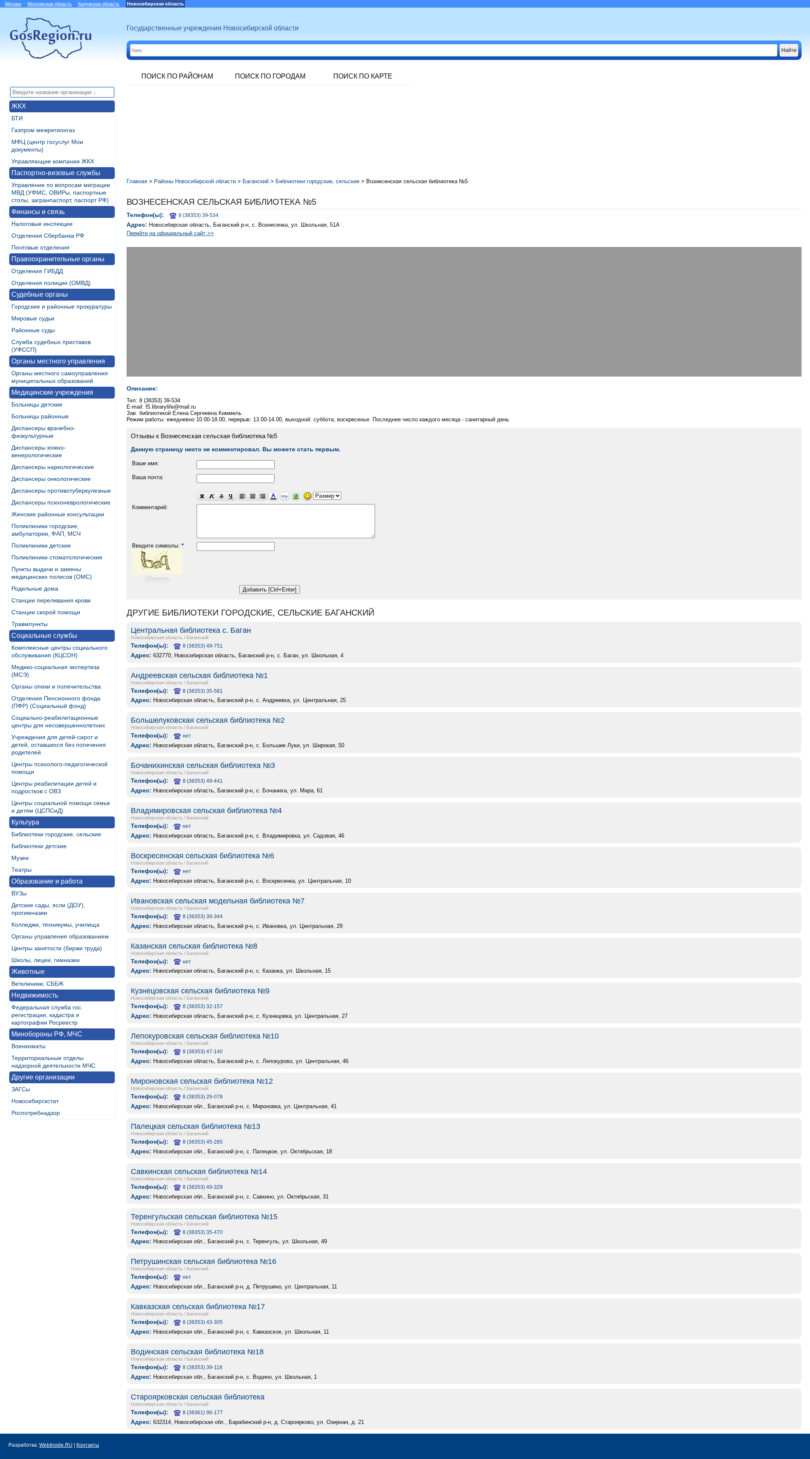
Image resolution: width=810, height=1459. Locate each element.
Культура (25, 822)
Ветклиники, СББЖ (37, 983)
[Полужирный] (202, 497)
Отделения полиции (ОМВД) (51, 282)
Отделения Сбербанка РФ (47, 235)
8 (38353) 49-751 (203, 646)
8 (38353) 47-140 (203, 1052)
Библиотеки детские (39, 846)
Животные (28, 971)
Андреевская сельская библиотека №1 (199, 675)
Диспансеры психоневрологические (61, 502)
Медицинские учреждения (52, 392)
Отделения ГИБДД (37, 271)
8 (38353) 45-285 (203, 1142)
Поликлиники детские (41, 545)
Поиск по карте (362, 76)
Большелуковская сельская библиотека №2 (208, 720)
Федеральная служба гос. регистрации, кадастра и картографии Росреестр (47, 1015)
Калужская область (98, 3)
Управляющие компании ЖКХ (52, 161)
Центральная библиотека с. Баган (191, 630)
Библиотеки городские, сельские (56, 834)
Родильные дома (34, 588)
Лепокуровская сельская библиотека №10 (205, 1036)
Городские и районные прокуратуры (61, 306)
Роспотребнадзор (35, 1112)
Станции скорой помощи (45, 612)
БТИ (17, 118)
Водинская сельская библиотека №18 (197, 1352)
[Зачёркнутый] (221, 497)
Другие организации (43, 1077)
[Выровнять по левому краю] (243, 497)
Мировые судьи (32, 318)
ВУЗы (19, 893)
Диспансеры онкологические (51, 478)
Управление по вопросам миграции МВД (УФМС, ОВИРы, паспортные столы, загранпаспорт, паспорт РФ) (60, 192)
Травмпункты (29, 624)
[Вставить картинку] (296, 497)
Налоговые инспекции (42, 223)
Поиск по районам (177, 76)
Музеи (20, 857)
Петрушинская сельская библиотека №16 (203, 1261)
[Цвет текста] (273, 497)
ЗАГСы (20, 1089)
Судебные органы (39, 294)
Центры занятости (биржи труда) (56, 948)
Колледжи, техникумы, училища (55, 924)
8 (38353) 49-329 (203, 1187)
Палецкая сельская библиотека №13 (195, 1126)
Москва (13, 3)
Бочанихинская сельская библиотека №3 (203, 765)
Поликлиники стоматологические (57, 557)
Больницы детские (36, 404)
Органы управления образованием (60, 936)
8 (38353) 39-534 (198, 215)
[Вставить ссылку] (284, 497)
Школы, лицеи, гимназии (45, 960)
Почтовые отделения (40, 247)
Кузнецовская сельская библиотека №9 (200, 991)
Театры (21, 869)
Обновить (157, 578)
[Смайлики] (307, 497)
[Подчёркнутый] (231, 497)
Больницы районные (40, 416)
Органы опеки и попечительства (56, 686)
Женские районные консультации (57, 514)
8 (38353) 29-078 (203, 1097)
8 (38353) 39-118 (202, 1367)
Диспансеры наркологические (52, 467)
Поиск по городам (270, 76)
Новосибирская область (157, 637)
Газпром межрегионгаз (43, 130)
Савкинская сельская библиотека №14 (199, 1171)
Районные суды (33, 330)
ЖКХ (18, 106)
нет (187, 736)
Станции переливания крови (51, 600)
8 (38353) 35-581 (203, 691)
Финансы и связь (38, 211)
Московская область (49, 3)
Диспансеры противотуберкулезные (61, 490)
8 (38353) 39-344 (203, 916)
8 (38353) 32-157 (203, 1006)
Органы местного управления (58, 361)
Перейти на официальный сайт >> (170, 233)
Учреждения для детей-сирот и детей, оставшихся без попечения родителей (58, 745)
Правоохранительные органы (58, 259)
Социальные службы (44, 635)
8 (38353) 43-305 (203, 1322)
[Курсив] (211, 497)
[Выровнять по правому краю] (262, 497)
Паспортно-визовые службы (55, 172)
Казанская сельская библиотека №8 (194, 946)
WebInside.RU (56, 1445)
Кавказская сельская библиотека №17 (198, 1306)
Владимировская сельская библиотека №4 (206, 810)
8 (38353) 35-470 (203, 1232)
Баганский (197, 637)
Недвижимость (34, 995)
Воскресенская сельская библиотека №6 (202, 856)
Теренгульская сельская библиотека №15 (204, 1216)
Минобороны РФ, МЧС (46, 1034)
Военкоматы (28, 1046)
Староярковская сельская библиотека (198, 1397)
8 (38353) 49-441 (203, 781)
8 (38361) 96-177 (203, 1413)
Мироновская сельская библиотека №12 (202, 1081)
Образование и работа (47, 881)
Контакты (87, 1445)
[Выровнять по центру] (252, 497)
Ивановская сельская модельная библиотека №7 (218, 901)
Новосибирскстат (35, 1101)
